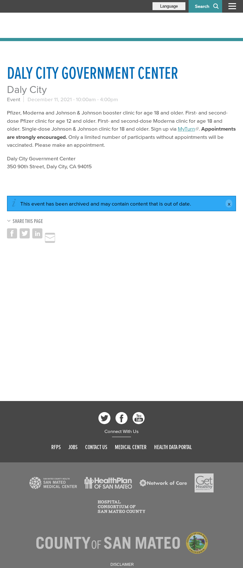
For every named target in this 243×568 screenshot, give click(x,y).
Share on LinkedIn (37, 233)
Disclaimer (122, 564)
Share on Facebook (12, 233)
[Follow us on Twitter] (104, 418)
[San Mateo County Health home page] (48, 25)
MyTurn (186, 129)
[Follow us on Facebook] (121, 418)
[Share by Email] (50, 238)
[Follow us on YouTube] (139, 418)
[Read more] (53, 483)
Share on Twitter (25, 233)
